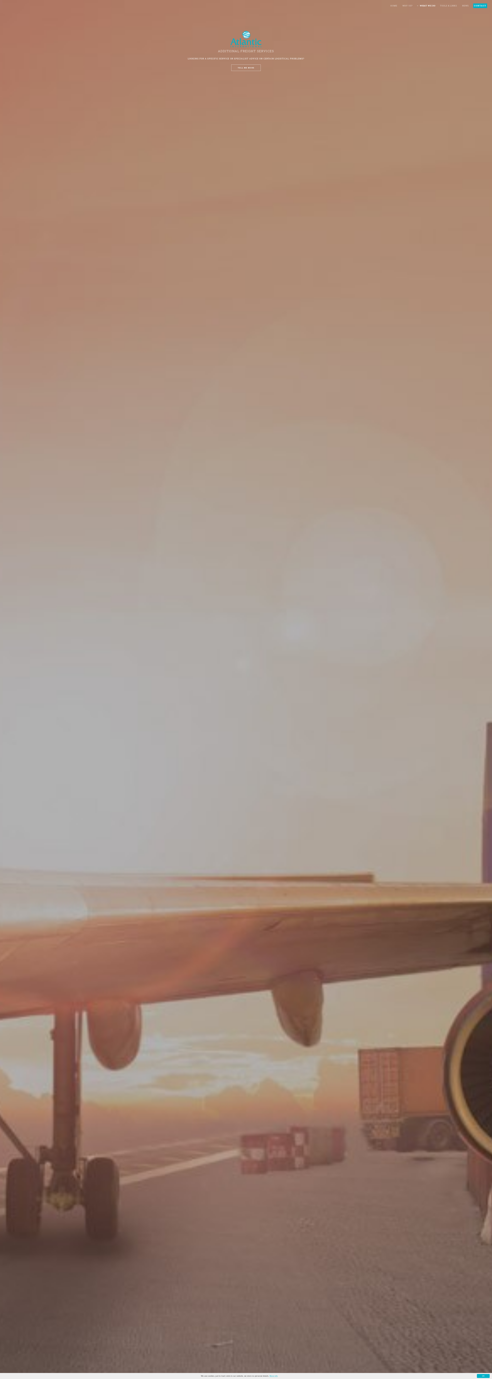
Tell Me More (246, 68)
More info (274, 1376)
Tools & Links (448, 5)
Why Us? (407, 5)
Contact (480, 5)
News (465, 5)
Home (393, 5)
